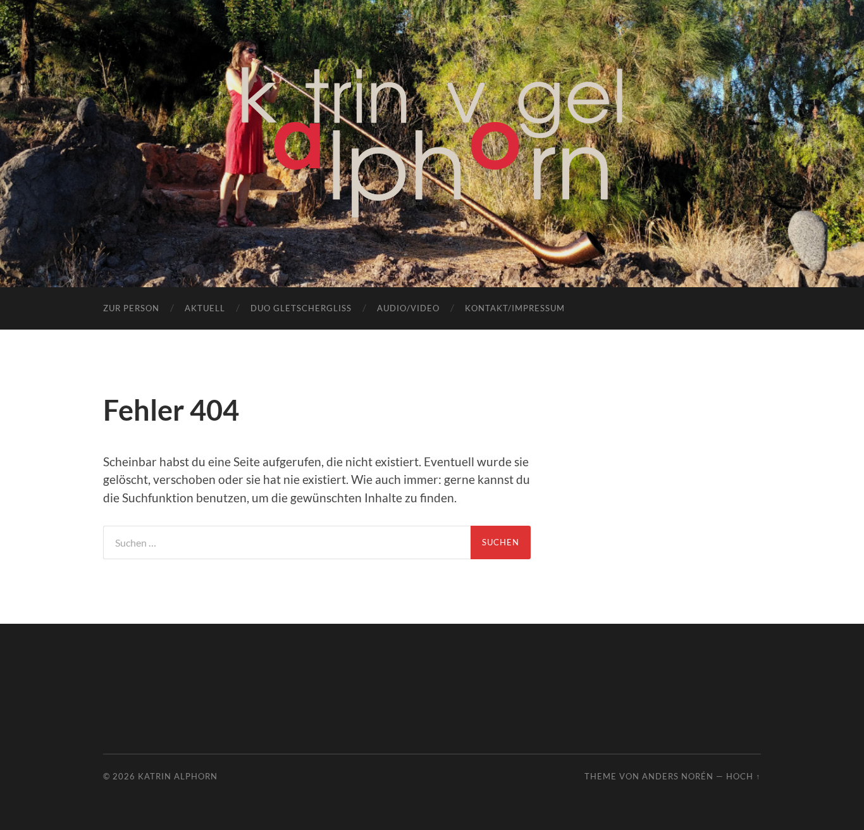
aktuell (205, 308)
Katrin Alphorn (178, 776)
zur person (131, 308)
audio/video (408, 308)
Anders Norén (677, 776)
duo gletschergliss (301, 308)
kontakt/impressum (515, 308)
